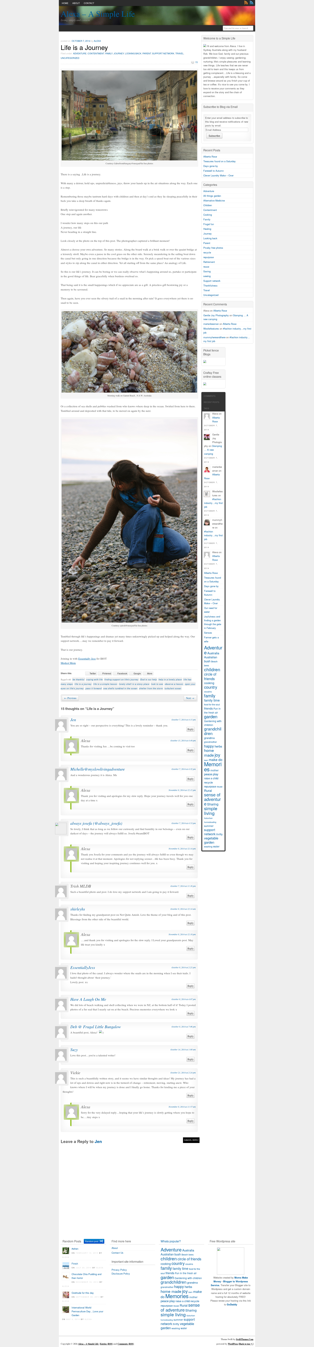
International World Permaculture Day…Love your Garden (87, 1311)
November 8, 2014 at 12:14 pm (182, 848)
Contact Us (117, 1252)
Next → (190, 698)
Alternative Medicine (214, 200)
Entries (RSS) (106, 1343)
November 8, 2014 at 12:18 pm (182, 934)
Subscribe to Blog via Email (220, 107)
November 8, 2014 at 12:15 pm (182, 790)
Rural (208, 790)
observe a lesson (174, 683)
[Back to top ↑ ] (246, 1343)
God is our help (148, 679)
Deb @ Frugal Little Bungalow (95, 1026)
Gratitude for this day (83, 1293)
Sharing (212, 804)
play (215, 774)
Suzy (74, 1049)
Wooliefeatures (211, 328)
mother (214, 770)
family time (212, 700)
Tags (206, 408)
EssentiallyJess (82, 967)
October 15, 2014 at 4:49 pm (183, 740)
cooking (209, 683)
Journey (119, 53)
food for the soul (212, 704)
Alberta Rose (210, 156)
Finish (75, 1263)
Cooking (207, 214)
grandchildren (212, 731)
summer (209, 826)
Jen (73, 719)
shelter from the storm (151, 688)
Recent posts (211, 402)
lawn (190, 1292)
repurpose (208, 257)
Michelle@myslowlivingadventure (97, 769)
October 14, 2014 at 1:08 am (183, 1049)
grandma (209, 738)
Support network (163, 53)
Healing (207, 229)
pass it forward (94, 688)
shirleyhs (77, 909)
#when (75, 1248)
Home (65, 3)
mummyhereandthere (214, 337)
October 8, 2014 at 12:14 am (183, 908)
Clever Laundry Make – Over (218, 175)
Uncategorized (70, 57)
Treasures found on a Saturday (219, 161)
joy (217, 755)
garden (210, 716)
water (216, 846)
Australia (213, 653)
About (76, 3)
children (212, 669)
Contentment (96, 53)
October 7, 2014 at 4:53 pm (184, 823)
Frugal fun (208, 224)
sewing (207, 276)
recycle (207, 252)
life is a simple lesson (105, 683)
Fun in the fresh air (212, 710)
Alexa (97, 40)
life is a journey (83, 683)
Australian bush (210, 659)
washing (208, 846)
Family (108, 53)
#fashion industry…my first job (213, 502)
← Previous (70, 698)
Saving (207, 271)
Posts (246, 2)
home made (209, 753)
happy (209, 746)
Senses (208, 632)
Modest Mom (68, 663)
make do (215, 759)
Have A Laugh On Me (88, 999)
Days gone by (210, 166)
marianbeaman (211, 324)
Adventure (79, 53)
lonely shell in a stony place (134, 683)
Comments (251, 2)
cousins (208, 691)
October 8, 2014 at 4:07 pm (184, 999)
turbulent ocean (173, 688)
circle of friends (210, 676)
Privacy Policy (119, 1269)
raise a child (211, 778)
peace (208, 774)
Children (207, 205)
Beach (214, 661)
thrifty (219, 834)
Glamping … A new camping (213, 449)
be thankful (78, 679)
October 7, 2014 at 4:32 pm (184, 769)
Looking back (133, 53)
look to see (157, 683)
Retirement (209, 262)
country (210, 687)
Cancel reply (191, 1140)
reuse (206, 266)
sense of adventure (212, 799)
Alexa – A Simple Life (98, 13)
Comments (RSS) (126, 1343)
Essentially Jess (87, 658)
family (209, 695)
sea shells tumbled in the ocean (120, 688)
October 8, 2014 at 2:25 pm (184, 967)
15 (196, 62)
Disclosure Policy (121, 1273)
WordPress (233, 1343)
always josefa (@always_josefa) (96, 823)
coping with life (94, 679)
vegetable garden (211, 840)
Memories (213, 766)
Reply (191, 729)
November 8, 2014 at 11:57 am (182, 1106)
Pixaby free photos (213, 247)
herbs (218, 746)
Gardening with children (213, 723)
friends (208, 708)
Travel (179, 53)
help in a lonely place (170, 679)
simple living (210, 810)
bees (206, 665)
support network (210, 831)
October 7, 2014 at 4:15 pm (184, 719)
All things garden (212, 195)
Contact (89, 3)
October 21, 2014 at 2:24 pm (183, 1072)
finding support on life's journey (121, 679)
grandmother (210, 742)
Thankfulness (210, 285)
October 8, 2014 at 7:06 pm (184, 1026)
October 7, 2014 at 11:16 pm (183, 885)
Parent (146, 53)
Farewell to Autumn (213, 170)
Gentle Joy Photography (216, 315)
